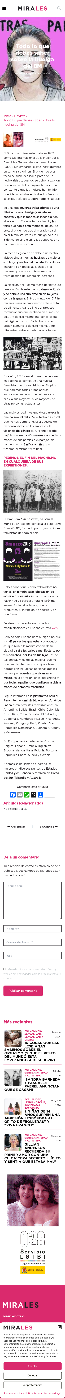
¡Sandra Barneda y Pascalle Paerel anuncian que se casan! (32, 1085)
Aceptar (32, 1366)
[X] (33, 795)
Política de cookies (14, 1393)
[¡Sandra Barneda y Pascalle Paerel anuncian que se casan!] (13, 1077)
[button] (60, 1327)
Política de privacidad (36, 1393)
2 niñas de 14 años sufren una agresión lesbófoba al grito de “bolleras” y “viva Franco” (32, 1118)
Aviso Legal (55, 1393)
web (55, 628)
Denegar (32, 1375)
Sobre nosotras (13, 1316)
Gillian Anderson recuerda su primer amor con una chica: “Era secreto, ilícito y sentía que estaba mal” (32, 1153)
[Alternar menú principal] (4, 8)
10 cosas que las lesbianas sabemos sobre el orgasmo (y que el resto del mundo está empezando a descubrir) (31, 1051)
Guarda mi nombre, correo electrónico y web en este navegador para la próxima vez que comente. (32, 974)
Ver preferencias (32, 1385)
